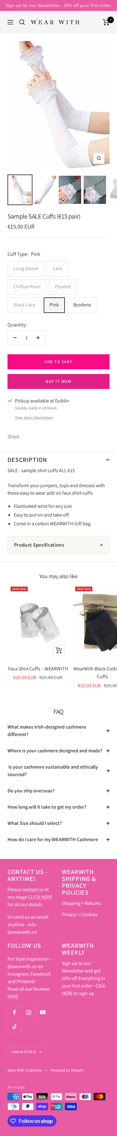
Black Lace (24, 304)
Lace (57, 268)
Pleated (63, 286)
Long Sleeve (25, 268)
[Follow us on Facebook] (14, 1012)
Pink (54, 304)
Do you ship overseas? (31, 790)
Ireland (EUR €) (24, 1051)
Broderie (82, 304)
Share (13, 436)
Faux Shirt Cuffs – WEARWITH (38, 668)
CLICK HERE (40, 897)
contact (30, 889)
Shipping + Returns (81, 903)
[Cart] (106, 22)
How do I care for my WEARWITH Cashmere (52, 839)
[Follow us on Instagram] (29, 1012)
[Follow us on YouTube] (43, 1012)
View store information (34, 417)
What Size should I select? (34, 823)
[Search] (22, 22)
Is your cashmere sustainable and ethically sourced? (52, 771)
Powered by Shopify (67, 1070)
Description (27, 460)
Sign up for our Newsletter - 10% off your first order (58, 5)
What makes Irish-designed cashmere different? (46, 731)
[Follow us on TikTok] (14, 1026)
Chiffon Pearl (27, 286)
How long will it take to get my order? (46, 807)
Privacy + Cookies (80, 914)
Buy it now (58, 381)
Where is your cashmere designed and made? (54, 750)
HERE (12, 996)
